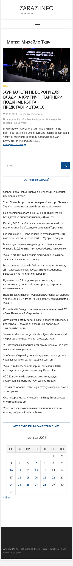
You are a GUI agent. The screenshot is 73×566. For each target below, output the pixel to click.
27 (36, 484)
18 (19, 477)
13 (36, 470)
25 (19, 484)
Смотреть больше (23, 145)
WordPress (54, 548)
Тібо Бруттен (19, 123)
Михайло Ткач (24, 119)
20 (36, 477)
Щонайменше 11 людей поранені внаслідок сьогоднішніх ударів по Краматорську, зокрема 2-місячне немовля (32, 284)
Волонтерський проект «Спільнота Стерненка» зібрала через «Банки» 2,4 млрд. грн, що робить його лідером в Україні (36, 298)
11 (19, 470)
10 (11, 470)
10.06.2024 (11, 114)
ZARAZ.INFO (36, 8)
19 (28, 477)
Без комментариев (32, 114)
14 (44, 470)
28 (44, 484)
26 (28, 484)
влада (10, 119)
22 (53, 477)
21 (44, 477)
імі (15, 119)
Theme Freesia (40, 548)
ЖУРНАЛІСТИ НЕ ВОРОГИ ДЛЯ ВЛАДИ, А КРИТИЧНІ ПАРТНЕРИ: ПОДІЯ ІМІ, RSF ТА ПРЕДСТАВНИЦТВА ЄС (33, 99)
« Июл (6, 497)
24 (11, 484)
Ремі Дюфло (38, 119)
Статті (6, 86)
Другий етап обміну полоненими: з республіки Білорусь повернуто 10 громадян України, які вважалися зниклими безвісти (36, 324)
